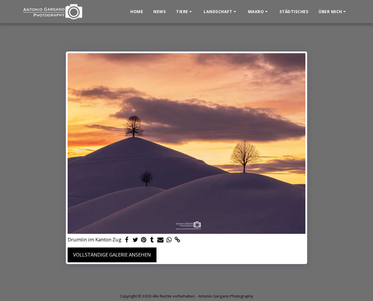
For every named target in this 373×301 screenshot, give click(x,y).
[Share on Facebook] (127, 240)
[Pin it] (144, 240)
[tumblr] (152, 240)
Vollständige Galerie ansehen (112, 254)
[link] (177, 240)
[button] (184, 11)
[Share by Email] (160, 240)
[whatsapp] (169, 240)
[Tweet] (135, 240)
